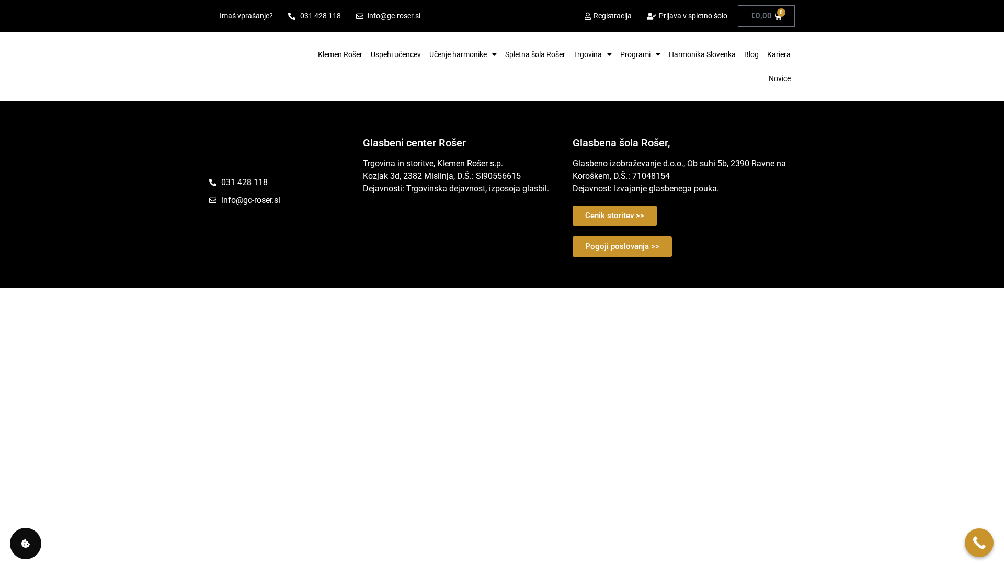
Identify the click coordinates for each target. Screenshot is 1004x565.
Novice (780, 78)
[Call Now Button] (979, 542)
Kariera (779, 54)
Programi (635, 54)
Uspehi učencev (396, 54)
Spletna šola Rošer (535, 54)
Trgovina (588, 54)
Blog (751, 54)
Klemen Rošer (340, 54)
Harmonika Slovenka (702, 54)
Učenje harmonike (458, 54)
